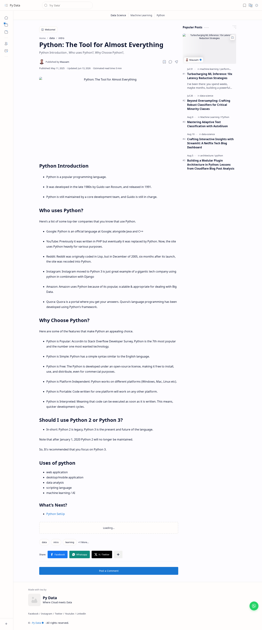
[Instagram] (46, 613)
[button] (6, 5)
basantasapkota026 (235, 622)
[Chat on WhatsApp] (254, 606)
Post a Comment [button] (109, 570)
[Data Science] (118, 15)
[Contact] (6, 50)
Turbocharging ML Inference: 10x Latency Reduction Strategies (209, 76)
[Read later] (164, 61)
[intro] (56, 542)
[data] (44, 542)
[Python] (225, 117)
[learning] (70, 542)
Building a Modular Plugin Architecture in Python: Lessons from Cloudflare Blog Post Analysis (210, 164)
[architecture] (207, 155)
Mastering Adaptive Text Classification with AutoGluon (207, 124)
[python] (219, 155)
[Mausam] (57, 61)
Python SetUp (55, 514)
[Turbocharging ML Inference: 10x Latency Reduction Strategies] (209, 49)
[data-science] (206, 95)
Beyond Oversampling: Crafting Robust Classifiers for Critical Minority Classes (208, 105)
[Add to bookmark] (232, 37)
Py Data (15, 5)
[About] (6, 43)
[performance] (227, 69)
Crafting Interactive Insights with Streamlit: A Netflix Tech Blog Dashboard (210, 143)
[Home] (6, 17)
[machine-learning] (210, 69)
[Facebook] (33, 613)
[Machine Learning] (210, 117)
